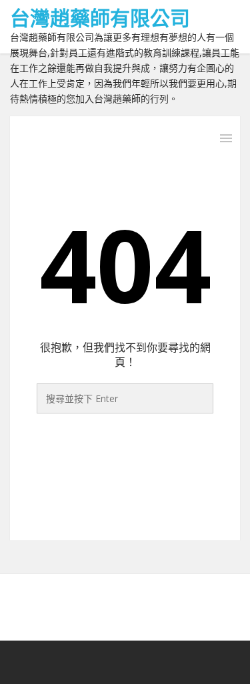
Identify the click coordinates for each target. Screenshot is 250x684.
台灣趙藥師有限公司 (100, 17)
